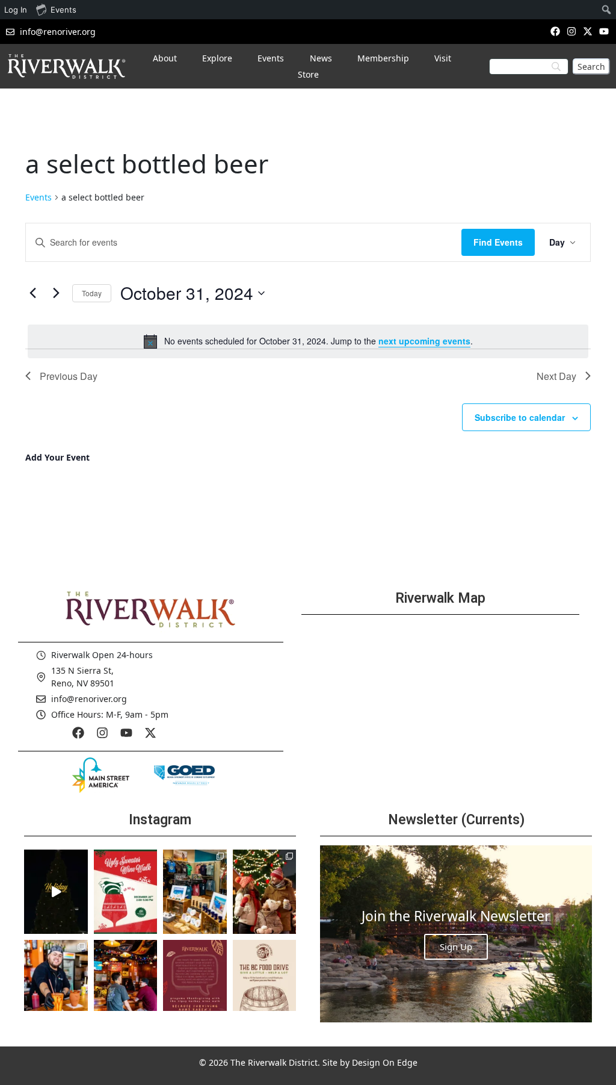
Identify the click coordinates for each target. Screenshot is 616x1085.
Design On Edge (384, 1062)
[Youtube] (604, 31)
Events (38, 197)
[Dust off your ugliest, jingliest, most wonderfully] (126, 892)
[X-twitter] (588, 31)
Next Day (556, 376)
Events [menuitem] (63, 9)
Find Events (498, 242)
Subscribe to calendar (520, 417)
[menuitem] (606, 9)
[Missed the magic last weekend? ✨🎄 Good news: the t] (56, 892)
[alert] (308, 341)
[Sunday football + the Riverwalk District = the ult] (126, 982)
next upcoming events (424, 341)
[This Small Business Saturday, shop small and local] (195, 892)
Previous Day (68, 376)
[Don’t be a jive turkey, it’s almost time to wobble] (195, 982)
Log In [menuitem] (15, 9)
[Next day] (56, 293)
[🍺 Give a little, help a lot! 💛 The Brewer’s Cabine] (265, 982)
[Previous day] (32, 293)
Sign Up (456, 946)
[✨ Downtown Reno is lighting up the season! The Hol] (265, 892)
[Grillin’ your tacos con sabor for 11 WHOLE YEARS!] (56, 982)
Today (92, 293)
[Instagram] (571, 31)
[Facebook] (555, 31)
